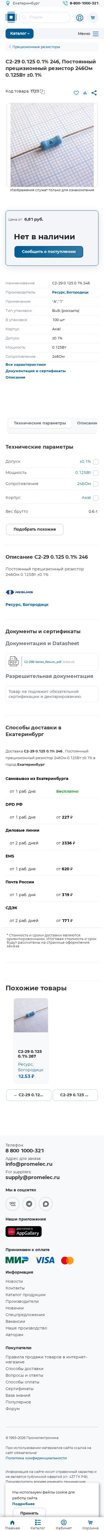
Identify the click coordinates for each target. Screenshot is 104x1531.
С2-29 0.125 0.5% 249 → (79, 1095)
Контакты (15, 1288)
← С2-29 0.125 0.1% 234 (33, 1095)
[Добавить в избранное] (76, 93)
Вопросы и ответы (24, 1376)
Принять (29, 1513)
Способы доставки (25, 1369)
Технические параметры (40, 423)
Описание (15, 377)
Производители (22, 1302)
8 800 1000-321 (25, 1151)
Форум (13, 1409)
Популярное (18, 1402)
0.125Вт (83, 473)
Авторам (14, 1335)
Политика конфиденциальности (36, 1458)
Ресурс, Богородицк (70, 292)
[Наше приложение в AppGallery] (24, 1232)
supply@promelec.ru (33, 1177)
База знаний (18, 1396)
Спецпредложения (25, 1315)
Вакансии (15, 1322)
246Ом (84, 484)
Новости (14, 1282)
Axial (86, 498)
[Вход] (79, 17)
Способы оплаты (22, 1382)
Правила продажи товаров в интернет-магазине (46, 1359)
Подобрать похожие (35, 529)
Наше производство (26, 1328)
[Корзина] (92, 17)
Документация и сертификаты (36, 371)
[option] (52, 145)
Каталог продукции (26, 1295)
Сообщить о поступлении (49, 252)
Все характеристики (26, 365)
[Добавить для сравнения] (85, 93)
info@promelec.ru (29, 1164)
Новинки (15, 1308)
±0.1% (85, 462)
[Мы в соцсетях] (12, 1204)
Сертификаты (20, 1389)
